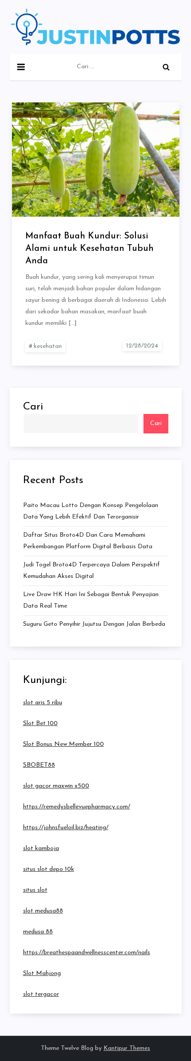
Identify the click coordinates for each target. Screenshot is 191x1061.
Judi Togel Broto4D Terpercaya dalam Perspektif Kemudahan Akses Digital (91, 571)
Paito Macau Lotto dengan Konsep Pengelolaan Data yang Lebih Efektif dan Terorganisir (90, 511)
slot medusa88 (43, 911)
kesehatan (48, 346)
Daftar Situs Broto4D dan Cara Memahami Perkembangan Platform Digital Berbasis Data (87, 541)
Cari (33, 407)
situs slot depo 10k (48, 869)
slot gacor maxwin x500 (56, 786)
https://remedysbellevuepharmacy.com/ (76, 807)
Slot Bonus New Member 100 (63, 744)
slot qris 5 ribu (42, 702)
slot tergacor (41, 994)
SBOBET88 (39, 765)
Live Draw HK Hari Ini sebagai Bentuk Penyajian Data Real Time (91, 600)
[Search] (166, 67)
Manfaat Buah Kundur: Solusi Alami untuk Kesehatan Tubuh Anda (89, 248)
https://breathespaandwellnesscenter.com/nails (86, 952)
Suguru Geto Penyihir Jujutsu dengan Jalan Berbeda (94, 624)
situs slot (35, 890)
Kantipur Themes (126, 1048)
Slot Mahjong (42, 973)
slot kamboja (41, 848)
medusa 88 (38, 931)
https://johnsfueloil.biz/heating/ (65, 827)
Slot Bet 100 (40, 723)
